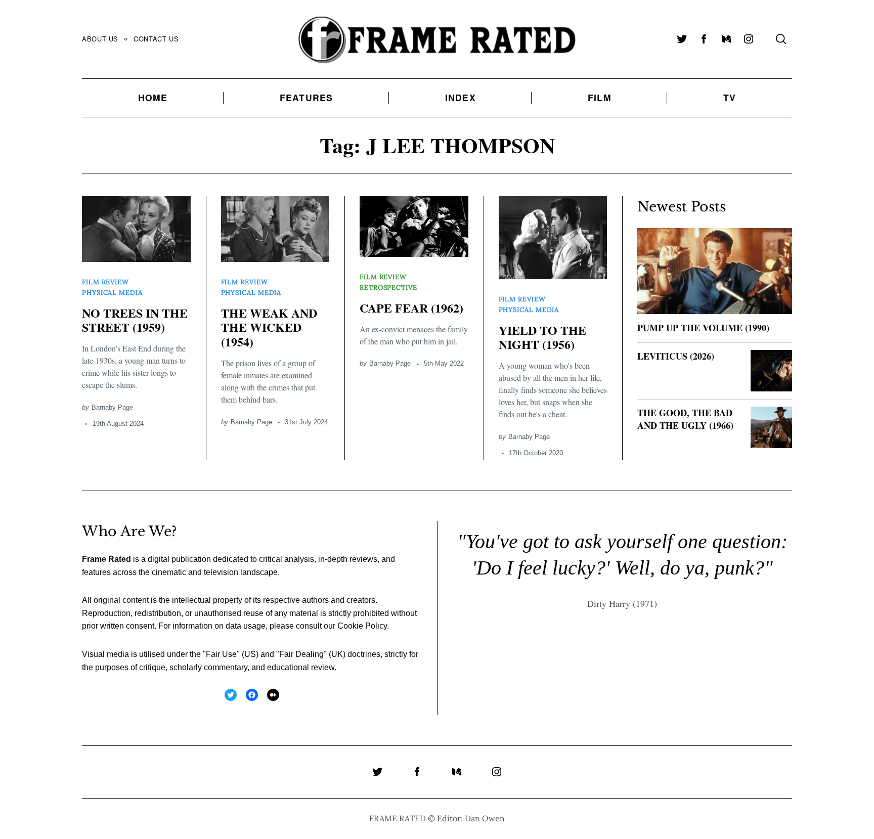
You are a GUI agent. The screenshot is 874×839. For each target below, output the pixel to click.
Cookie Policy (362, 626)
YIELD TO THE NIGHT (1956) (542, 337)
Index (460, 97)
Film (599, 97)
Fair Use (221, 654)
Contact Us (156, 38)
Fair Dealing (301, 654)
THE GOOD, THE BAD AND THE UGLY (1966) (685, 419)
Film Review (105, 282)
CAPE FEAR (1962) (411, 308)
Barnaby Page (112, 407)
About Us (100, 38)
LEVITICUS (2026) (675, 356)
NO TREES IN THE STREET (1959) (135, 320)
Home (153, 97)
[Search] (781, 39)
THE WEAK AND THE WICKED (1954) (269, 327)
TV (729, 97)
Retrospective (388, 287)
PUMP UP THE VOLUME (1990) (703, 327)
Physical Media (112, 292)
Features (306, 97)
